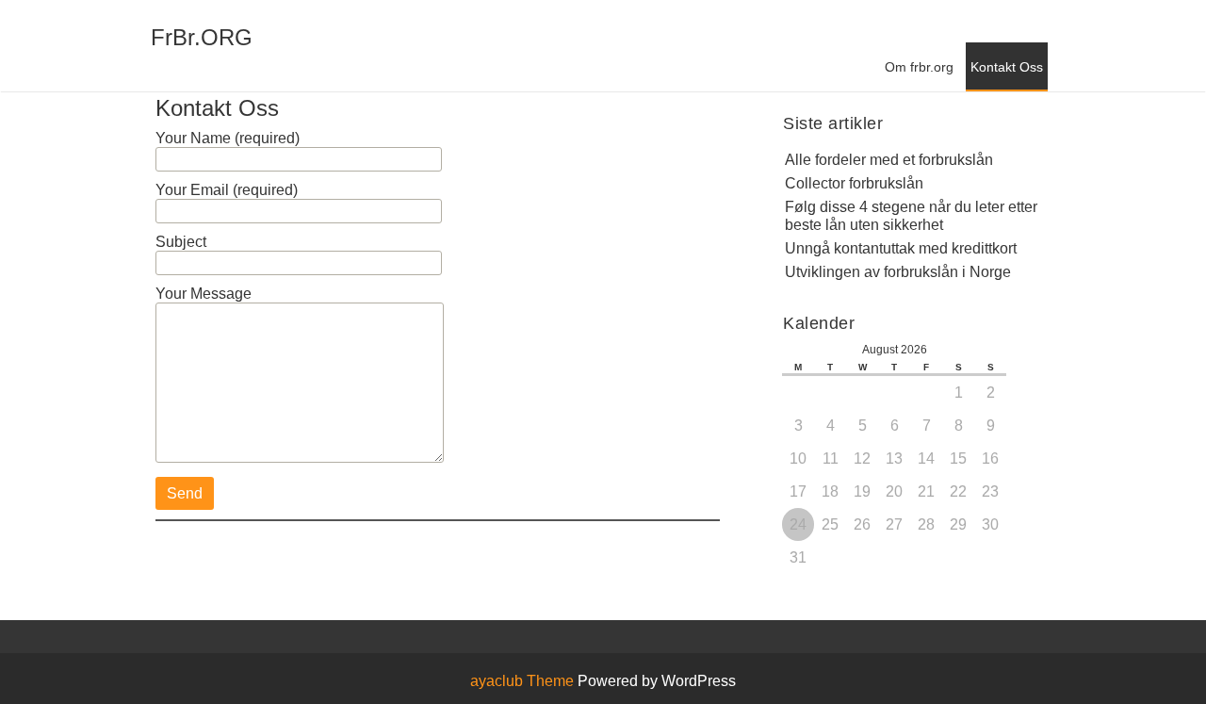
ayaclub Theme (524, 681)
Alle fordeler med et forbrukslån (889, 160)
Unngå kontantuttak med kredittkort (901, 248)
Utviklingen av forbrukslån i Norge (898, 272)
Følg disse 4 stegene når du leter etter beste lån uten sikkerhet (911, 216)
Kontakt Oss (1006, 66)
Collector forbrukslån (854, 183)
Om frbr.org (919, 66)
